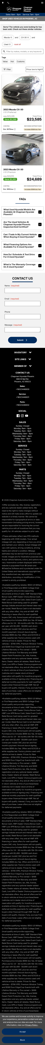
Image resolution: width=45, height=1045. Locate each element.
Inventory (20, 353)
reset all (17, 44)
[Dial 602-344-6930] (8, 3)
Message (13, 325)
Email (12, 299)
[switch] (42, 3)
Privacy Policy (31, 1025)
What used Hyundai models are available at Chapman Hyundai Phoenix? (19, 212)
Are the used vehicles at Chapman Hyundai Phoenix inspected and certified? (16, 224)
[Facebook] (18, 416)
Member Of (20, 366)
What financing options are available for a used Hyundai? (18, 245)
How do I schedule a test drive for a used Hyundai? (19, 255)
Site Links (21, 359)
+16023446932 (22, 405)
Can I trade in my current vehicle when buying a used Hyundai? (20, 235)
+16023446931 (22, 397)
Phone (7, 312)
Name (12, 285)
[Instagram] (22, 416)
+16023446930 (22, 389)
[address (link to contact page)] (3, 3)
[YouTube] (26, 416)
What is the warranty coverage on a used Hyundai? (19, 265)
